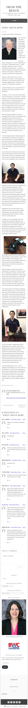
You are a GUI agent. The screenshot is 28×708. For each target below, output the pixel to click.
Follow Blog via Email (14, 655)
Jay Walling (5, 504)
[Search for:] (14, 578)
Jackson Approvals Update (8, 405)
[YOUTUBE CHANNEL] (11, 702)
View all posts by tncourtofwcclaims (16, 398)
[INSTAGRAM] (19, 702)
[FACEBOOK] (14, 702)
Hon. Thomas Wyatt (9, 385)
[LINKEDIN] (8, 702)
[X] (17, 702)
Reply (24, 419)
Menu (14, 20)
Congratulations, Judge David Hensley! (22, 405)
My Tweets (4, 693)
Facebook (14, 679)
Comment (19, 566)
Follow (4, 667)
